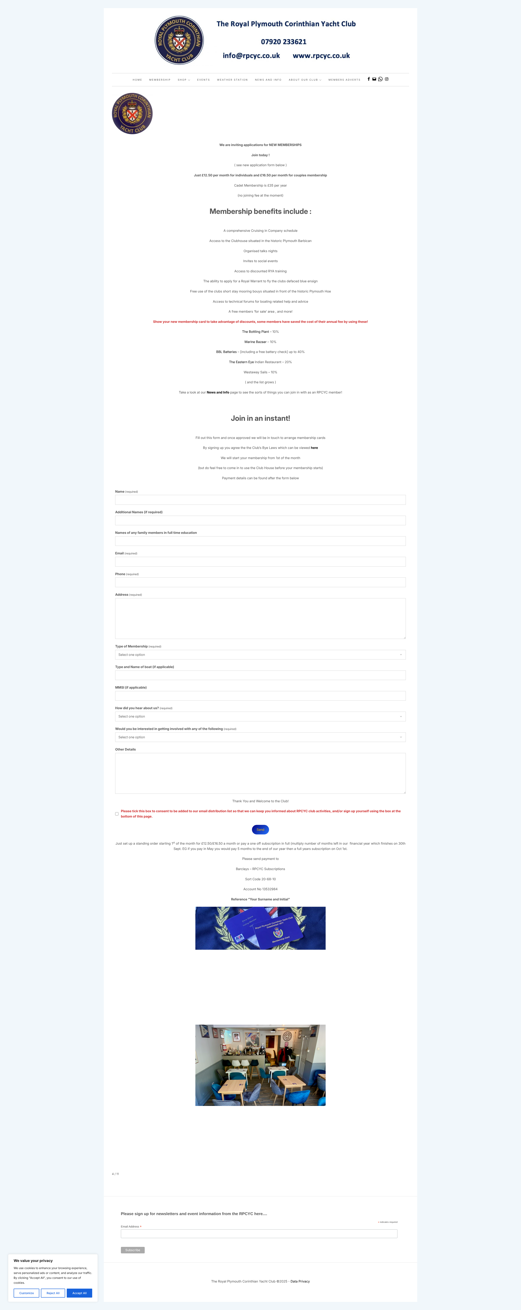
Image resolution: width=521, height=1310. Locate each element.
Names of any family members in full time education (156, 533)
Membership (160, 79)
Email (126, 553)
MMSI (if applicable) (131, 687)
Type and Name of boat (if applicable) (144, 667)
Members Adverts (344, 79)
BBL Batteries (226, 352)
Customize (26, 1293)
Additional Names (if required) (139, 512)
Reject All (53, 1293)
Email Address (131, 1227)
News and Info (268, 79)
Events (203, 79)
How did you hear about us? (144, 708)
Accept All (79, 1293)
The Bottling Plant (255, 332)
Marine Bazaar (256, 342)
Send (260, 830)
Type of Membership (138, 646)
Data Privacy (300, 1281)
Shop (182, 79)
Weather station (232, 79)
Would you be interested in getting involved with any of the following (175, 729)
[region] (53, 1278)
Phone (127, 574)
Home (137, 79)
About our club (303, 79)
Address (128, 594)
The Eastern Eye (241, 362)
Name (126, 491)
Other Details (125, 749)
